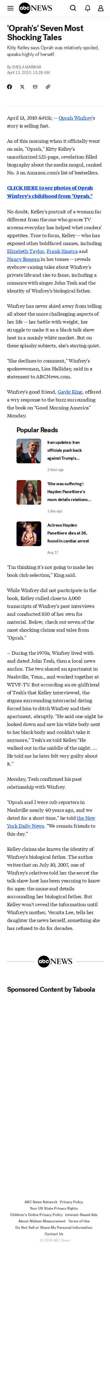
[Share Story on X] (22, 86)
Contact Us (54, 1234)
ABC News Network (40, 1202)
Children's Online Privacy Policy (36, 1214)
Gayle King (70, 391)
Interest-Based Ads (81, 1214)
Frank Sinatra (62, 250)
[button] (10, 7)
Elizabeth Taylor (25, 250)
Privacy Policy (71, 1202)
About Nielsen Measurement (42, 1221)
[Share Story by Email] (35, 86)
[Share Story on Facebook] (9, 86)
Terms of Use (79, 1221)
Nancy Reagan (23, 258)
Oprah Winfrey (75, 117)
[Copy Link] (48, 86)
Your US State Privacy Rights (54, 1208)
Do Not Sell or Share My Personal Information (53, 1227)
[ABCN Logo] (35, 8)
